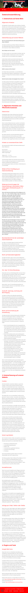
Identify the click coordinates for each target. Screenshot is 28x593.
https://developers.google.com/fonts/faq (12, 579)
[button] (4, 9)
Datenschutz (15, 591)
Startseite (6, 591)
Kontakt (10, 591)
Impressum (22, 591)
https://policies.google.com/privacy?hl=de (13, 582)
